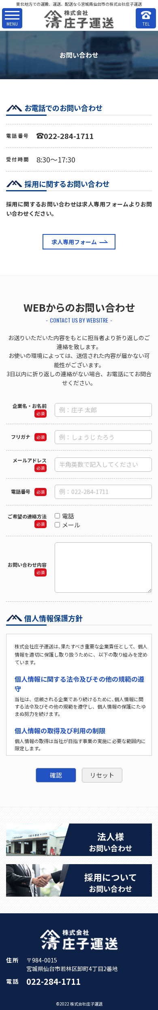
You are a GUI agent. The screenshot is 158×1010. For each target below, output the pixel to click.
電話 (71, 516)
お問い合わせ (110, 841)
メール (74, 524)
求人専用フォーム (74, 242)
